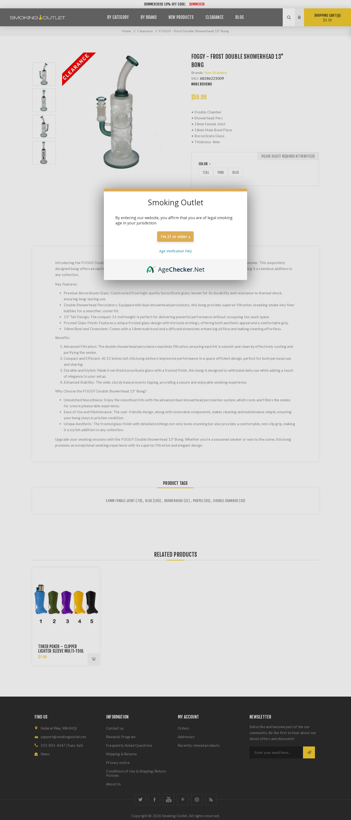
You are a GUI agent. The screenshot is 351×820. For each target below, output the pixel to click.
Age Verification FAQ (175, 251)
